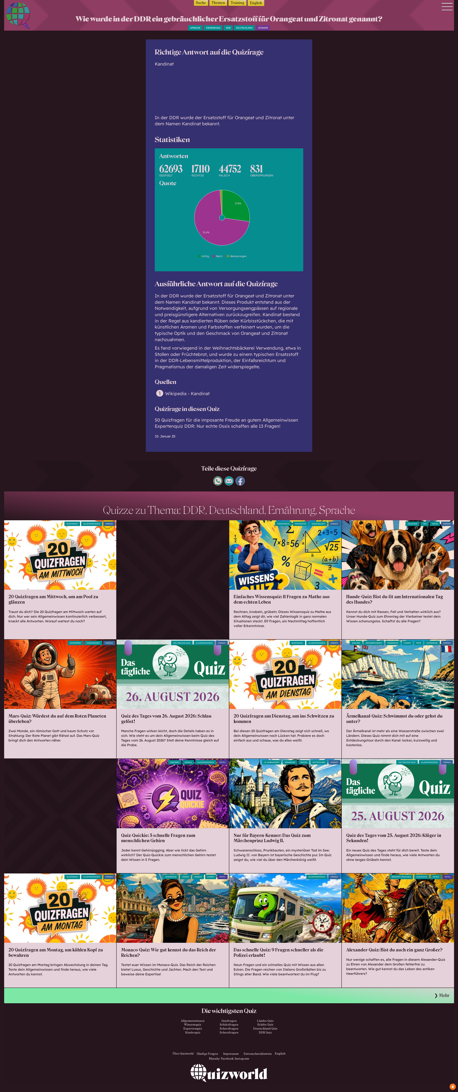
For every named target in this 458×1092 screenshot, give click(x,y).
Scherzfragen (229, 1028)
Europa (407, 643)
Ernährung (213, 27)
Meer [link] (418, 643)
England (356, 643)
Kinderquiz (192, 1032)
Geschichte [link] (421, 877)
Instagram (242, 1058)
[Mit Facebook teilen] (240, 483)
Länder (185, 877)
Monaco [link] (198, 877)
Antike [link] (436, 877)
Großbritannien (374, 643)
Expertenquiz (192, 1028)
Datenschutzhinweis (258, 1053)
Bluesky (214, 1058)
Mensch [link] (188, 762)
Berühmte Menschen (401, 877)
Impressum (231, 1053)
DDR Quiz (265, 1032)
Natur (435, 524)
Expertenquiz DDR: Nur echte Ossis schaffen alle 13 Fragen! (217, 426)
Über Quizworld (183, 1053)
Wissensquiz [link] (283, 524)
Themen (218, 3)
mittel (222, 762)
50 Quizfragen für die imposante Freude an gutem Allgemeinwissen (226, 420)
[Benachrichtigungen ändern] (453, 1087)
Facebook (227, 1058)
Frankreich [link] (392, 643)
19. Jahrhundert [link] (271, 762)
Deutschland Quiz (265, 1028)
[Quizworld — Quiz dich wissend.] (24, 16)
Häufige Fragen (207, 1053)
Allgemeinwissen (91, 524)
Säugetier (412, 524)
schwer (263, 27)
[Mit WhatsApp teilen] (217, 483)
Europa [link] (210, 877)
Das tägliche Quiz (181, 643)
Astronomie (75, 643)
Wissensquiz (192, 1024)
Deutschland (244, 27)
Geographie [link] (432, 643)
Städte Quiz (265, 1024)
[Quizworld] (229, 1078)
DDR (228, 27)
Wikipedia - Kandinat (187, 393)
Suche (201, 3)
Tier (425, 524)
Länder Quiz (265, 1021)
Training (237, 3)
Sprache (195, 27)
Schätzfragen (229, 1024)
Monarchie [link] (290, 762)
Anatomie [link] (174, 762)
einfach (109, 524)
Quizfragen (72, 524)
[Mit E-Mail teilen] (229, 483)
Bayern (304, 762)
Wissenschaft (318, 524)
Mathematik (300, 524)
